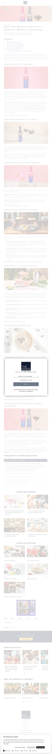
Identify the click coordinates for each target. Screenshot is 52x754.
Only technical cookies (20, 747)
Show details (6, 743)
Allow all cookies (40, 747)
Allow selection (31, 747)
